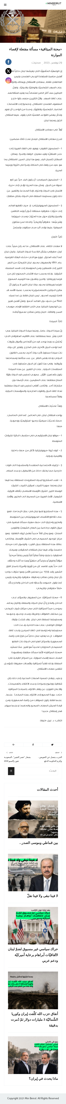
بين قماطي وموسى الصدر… (38, 843)
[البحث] (11, 771)
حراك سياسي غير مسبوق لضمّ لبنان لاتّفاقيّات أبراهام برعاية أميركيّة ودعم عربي (33, 955)
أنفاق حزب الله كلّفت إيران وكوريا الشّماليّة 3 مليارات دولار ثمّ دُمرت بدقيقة (34, 1019)
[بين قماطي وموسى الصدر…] (33, 819)
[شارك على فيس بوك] (33, 745)
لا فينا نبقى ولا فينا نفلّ (42, 896)
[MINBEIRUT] (43, 4)
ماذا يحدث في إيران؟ (43, 1079)
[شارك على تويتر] (52, 745)
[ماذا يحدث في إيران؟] (33, 1055)
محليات (36, 63)
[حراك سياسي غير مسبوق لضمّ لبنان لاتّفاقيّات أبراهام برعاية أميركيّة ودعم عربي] (33, 926)
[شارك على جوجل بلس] (13, 745)
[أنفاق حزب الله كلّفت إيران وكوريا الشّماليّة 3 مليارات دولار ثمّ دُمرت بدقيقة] (33, 990)
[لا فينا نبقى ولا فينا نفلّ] (33, 872)
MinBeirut (43, 734)
